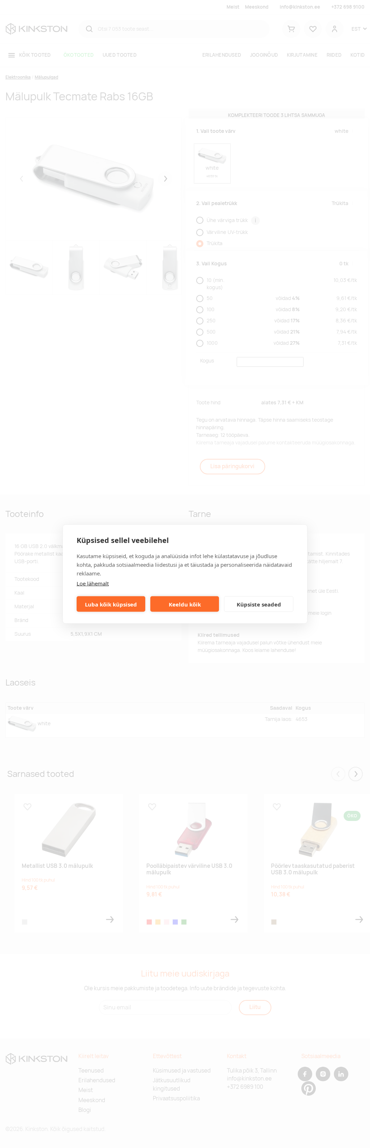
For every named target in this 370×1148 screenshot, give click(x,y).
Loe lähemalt (93, 583)
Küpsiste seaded (259, 604)
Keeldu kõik (185, 604)
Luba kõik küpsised (111, 604)
